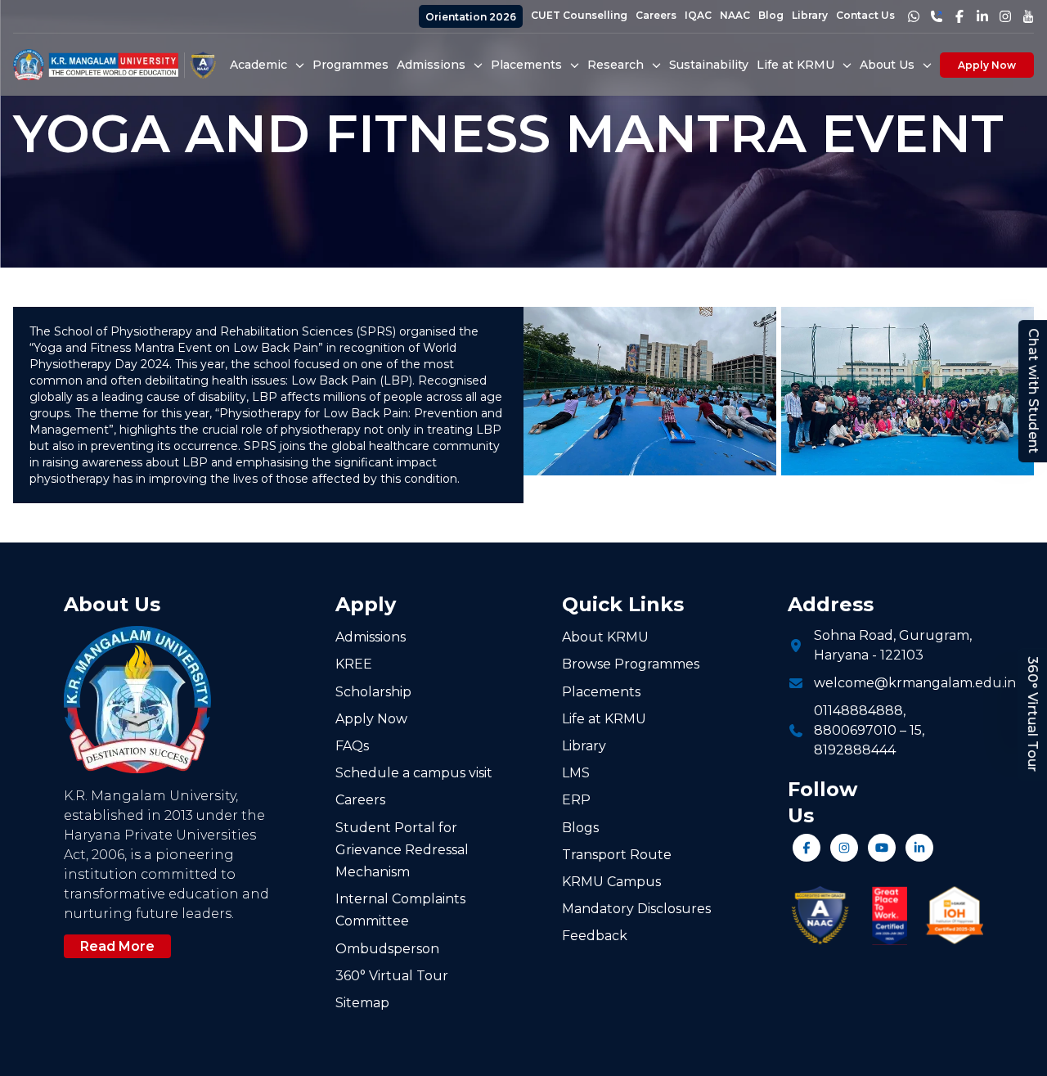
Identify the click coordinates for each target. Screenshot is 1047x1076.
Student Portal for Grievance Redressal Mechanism (402, 850)
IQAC (698, 15)
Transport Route (617, 854)
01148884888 (858, 710)
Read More (117, 946)
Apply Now (987, 65)
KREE (353, 664)
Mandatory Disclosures (636, 908)
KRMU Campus (611, 881)
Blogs (580, 827)
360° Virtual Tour (1032, 714)
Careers (656, 15)
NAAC (735, 15)
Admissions (370, 637)
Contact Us (865, 15)
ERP (576, 800)
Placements (601, 692)
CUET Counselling (579, 15)
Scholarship (373, 692)
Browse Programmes (630, 664)
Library (810, 15)
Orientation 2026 (470, 17)
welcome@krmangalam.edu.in (915, 683)
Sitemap (362, 1003)
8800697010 (855, 730)
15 (916, 730)
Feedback (594, 935)
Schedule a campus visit (413, 773)
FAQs (352, 746)
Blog (771, 15)
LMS (576, 773)
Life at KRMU (604, 719)
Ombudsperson (387, 949)
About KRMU (605, 637)
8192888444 (855, 750)
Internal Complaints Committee (400, 910)
